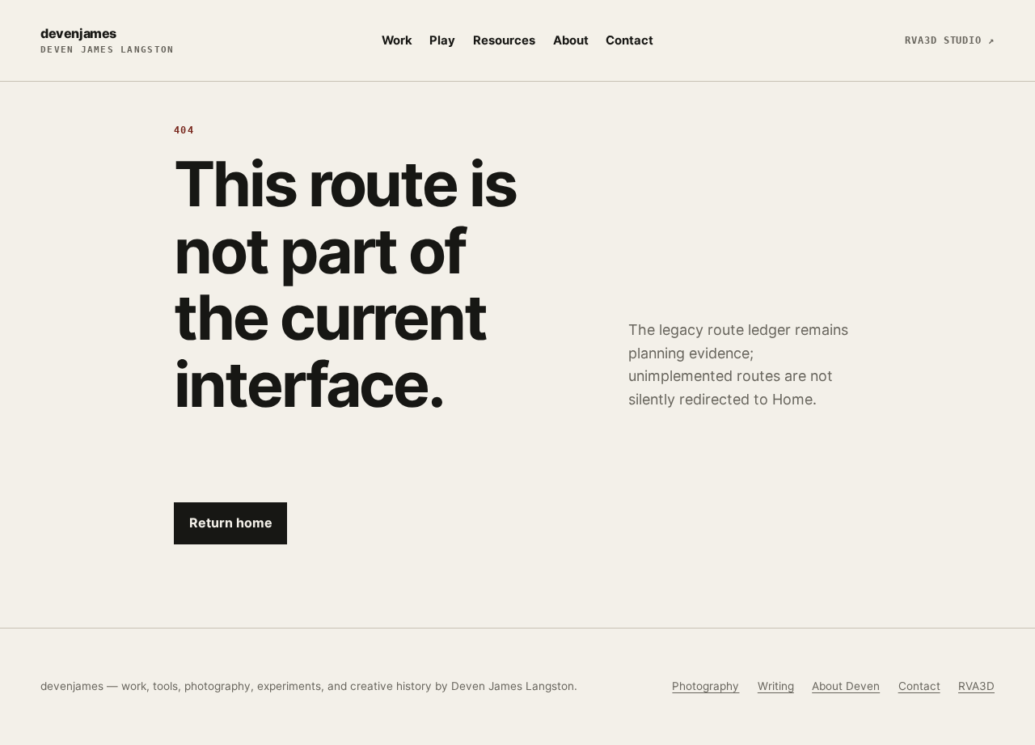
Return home (230, 522)
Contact (629, 40)
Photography (705, 685)
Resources (504, 40)
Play (442, 40)
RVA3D (976, 685)
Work (397, 40)
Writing (776, 685)
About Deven (846, 685)
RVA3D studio (950, 40)
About (571, 40)
